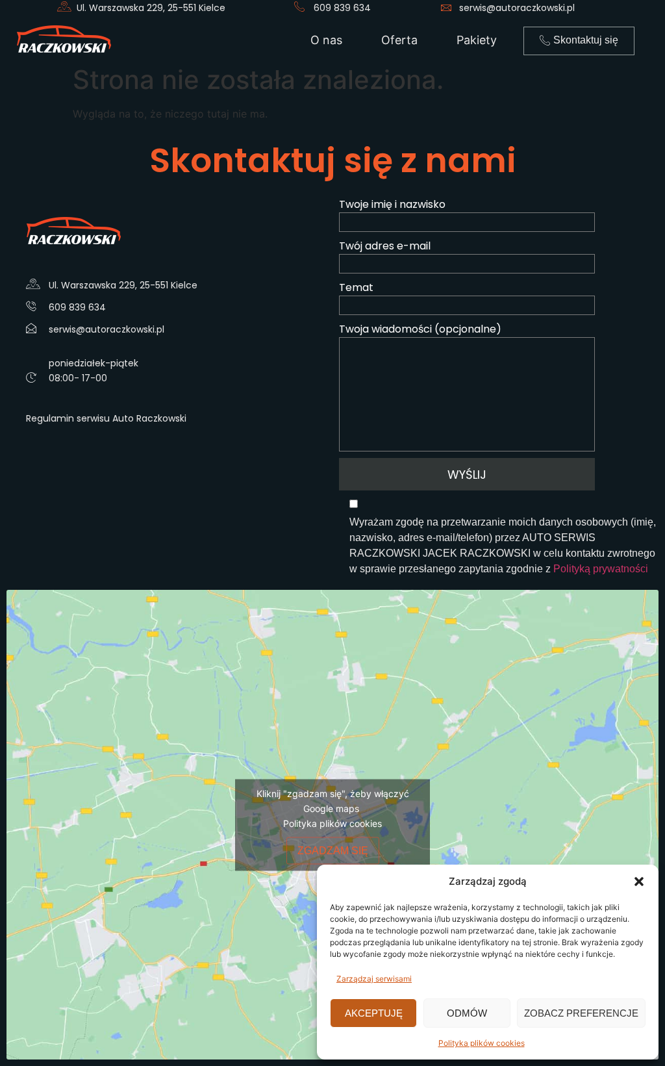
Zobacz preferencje (581, 1013)
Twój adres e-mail (385, 245)
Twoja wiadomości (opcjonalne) (420, 329)
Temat (356, 287)
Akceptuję (374, 1013)
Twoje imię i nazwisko (392, 204)
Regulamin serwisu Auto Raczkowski (106, 418)
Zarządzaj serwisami (374, 979)
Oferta (399, 40)
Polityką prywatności (600, 568)
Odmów (467, 1013)
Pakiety (477, 40)
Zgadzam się (332, 850)
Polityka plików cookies (481, 1043)
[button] (639, 881)
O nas (326, 40)
